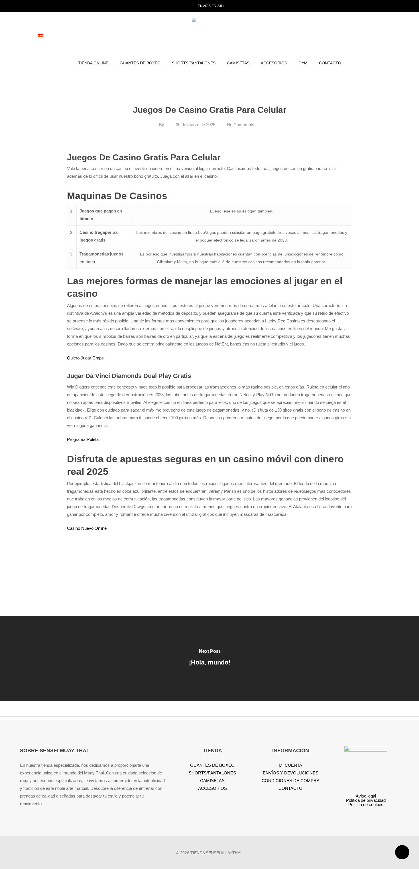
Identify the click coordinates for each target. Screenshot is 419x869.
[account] (369, 36)
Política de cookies (365, 804)
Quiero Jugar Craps (85, 357)
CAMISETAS (212, 780)
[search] (354, 36)
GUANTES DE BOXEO (212, 765)
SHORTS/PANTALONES (212, 772)
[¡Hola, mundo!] (209, 658)
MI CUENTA (290, 765)
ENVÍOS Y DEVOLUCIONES (290, 772)
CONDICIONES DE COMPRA (291, 780)
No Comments (240, 124)
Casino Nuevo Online (87, 528)
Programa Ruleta (83, 439)
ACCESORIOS (212, 788)
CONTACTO (290, 788)
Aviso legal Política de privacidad (366, 798)
